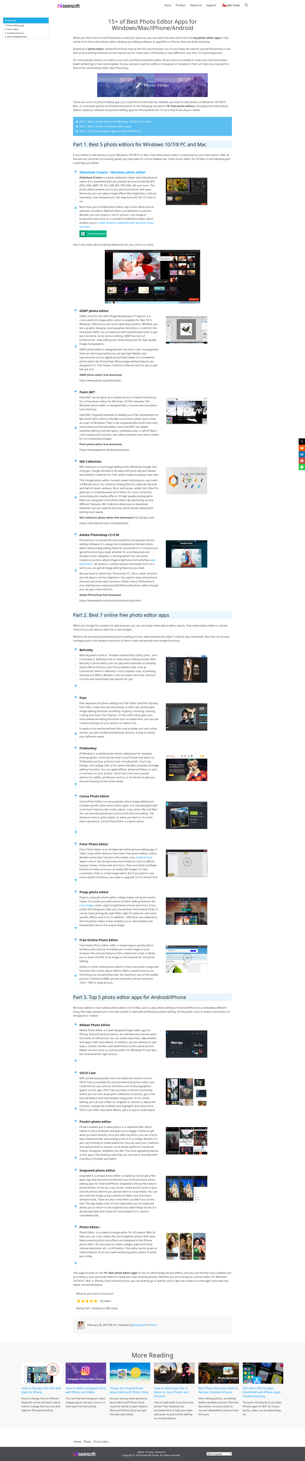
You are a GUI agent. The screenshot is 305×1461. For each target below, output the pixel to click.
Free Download (97, 233)
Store (168, 5)
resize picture (144, 857)
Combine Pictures (15, 33)
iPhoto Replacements (17, 36)
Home (77, 1441)
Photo (153, 1325)
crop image (86, 905)
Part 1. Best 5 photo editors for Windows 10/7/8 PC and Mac (115, 121)
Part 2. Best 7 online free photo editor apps (105, 126)
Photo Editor (13, 29)
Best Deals (233, 5)
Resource (196, 5)
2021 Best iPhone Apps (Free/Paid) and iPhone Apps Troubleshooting (262, 1392)
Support (211, 5)
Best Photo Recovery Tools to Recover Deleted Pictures (218, 1390)
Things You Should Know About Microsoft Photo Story (129, 1390)
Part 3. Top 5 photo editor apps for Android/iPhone (110, 131)
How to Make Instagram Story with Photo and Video (86, 1390)
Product (181, 5)
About (141, 1452)
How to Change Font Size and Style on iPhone (41, 1390)
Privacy (149, 1452)
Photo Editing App (15, 25)
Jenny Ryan (139, 1325)
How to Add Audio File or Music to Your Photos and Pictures (171, 1392)
